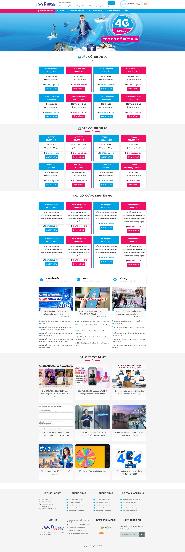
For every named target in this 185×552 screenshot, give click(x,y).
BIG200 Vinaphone (106, 96)
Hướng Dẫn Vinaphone (76, 10)
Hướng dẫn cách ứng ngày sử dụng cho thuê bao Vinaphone (129, 346)
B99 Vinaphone (133, 205)
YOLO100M (78, 165)
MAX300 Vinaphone (133, 96)
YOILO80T (51, 165)
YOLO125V (106, 165)
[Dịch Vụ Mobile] (45, 4)
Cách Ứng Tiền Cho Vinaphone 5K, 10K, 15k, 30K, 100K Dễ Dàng (129, 340)
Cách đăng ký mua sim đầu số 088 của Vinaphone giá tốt (92, 344)
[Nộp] (111, 3)
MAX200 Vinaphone (79, 96)
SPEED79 (51, 137)
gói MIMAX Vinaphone (106, 6)
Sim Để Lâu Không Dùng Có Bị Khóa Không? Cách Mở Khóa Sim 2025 (92, 338)
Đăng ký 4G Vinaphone (83, 6)
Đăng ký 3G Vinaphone (71, 6)
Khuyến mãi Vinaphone (95, 10)
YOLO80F (134, 165)
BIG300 (134, 137)
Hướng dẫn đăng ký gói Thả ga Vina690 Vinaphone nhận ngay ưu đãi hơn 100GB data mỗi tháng (56, 340)
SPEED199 (78, 137)
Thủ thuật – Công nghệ (113, 10)
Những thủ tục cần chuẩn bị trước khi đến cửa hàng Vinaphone (127, 322)
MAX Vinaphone (51, 69)
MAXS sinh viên (79, 69)
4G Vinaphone (61, 10)
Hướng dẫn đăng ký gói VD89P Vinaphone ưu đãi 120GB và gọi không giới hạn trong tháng (55, 328)
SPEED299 (106, 137)
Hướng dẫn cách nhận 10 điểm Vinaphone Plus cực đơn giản (128, 328)
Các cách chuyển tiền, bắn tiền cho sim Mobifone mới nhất (92, 332)
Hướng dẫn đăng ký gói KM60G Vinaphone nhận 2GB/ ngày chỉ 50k (55, 346)
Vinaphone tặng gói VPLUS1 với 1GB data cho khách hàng (54, 322)
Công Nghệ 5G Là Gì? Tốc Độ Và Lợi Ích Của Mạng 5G (92, 326)
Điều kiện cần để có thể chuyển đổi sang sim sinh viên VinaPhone (128, 334)
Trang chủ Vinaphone (46, 10)
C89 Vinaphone (106, 205)
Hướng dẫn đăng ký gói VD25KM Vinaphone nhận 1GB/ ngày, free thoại (55, 334)
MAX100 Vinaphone (133, 69)
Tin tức (126, 10)
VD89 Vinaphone (51, 205)
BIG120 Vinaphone (51, 96)
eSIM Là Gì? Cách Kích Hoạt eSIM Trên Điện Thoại (93, 321)
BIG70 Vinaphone (106, 69)
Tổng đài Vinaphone (94, 6)
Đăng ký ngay (51, 88)
